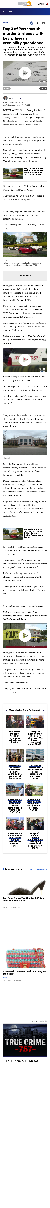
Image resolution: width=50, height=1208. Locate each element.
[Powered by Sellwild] (43, 1021)
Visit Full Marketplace (38, 869)
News (6, 22)
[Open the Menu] (4, 4)
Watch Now (42, 4)
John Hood (16, 98)
